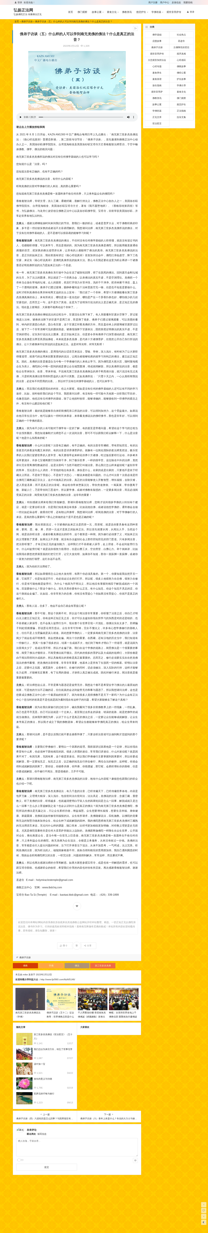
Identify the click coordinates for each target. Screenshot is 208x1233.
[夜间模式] (203, 1222)
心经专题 (157, 66)
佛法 (77, 965)
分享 (89, 945)
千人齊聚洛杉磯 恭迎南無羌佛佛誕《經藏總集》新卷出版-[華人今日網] (92, 1016)
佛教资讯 (127, 12)
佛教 (25, 965)
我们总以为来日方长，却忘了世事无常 (53, 1049)
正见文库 (157, 117)
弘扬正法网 (23, 10)
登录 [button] (20, 2)
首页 (70, 12)
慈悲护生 (141, 12)
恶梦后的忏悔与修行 (44, 1093)
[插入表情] (135, 1160)
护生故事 (181, 79)
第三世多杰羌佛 (103, 965)
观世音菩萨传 (174, 12)
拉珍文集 (181, 117)
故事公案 (97, 12)
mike (25, 974)
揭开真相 (181, 53)
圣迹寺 (181, 41)
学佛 (51, 965)
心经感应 (181, 60)
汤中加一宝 (39, 1064)
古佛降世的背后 (181, 47)
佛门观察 (82, 12)
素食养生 (157, 72)
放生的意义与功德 (43, 1078)
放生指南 (157, 85)
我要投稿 (188, 2)
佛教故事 (181, 66)
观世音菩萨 (157, 91)
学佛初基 (156, 12)
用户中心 (164, 2)
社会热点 (181, 34)
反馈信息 (176, 2)
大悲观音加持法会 (157, 60)
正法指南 (181, 110)
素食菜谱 (157, 79)
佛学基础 (157, 34)
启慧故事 (157, 41)
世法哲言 (157, 123)
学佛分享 (181, 85)
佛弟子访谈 (27, 21)
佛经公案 (181, 72)
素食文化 (112, 12)
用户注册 (152, 2)
